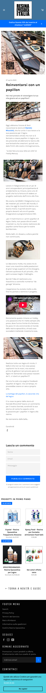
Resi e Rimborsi (9, 620)
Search (5, 609)
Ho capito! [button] (23, 689)
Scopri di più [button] (9, 683)
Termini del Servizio (10, 616)
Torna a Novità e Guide (24, 588)
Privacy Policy (8, 613)
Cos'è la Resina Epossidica (13, 628)
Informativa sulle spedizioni (14, 624)
